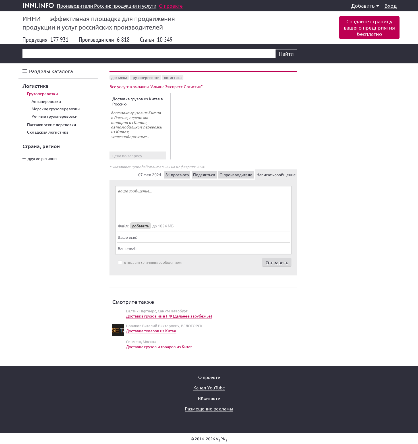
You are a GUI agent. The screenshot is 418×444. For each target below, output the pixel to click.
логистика (173, 77)
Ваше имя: (127, 237)
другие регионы (42, 158)
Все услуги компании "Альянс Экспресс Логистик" (156, 86)
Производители (104, 39)
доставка (119, 77)
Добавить (363, 6)
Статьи (156, 39)
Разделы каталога (51, 71)
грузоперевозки (145, 77)
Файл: (123, 225)
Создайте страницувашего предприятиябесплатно (369, 27)
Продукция (45, 39)
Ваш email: (127, 248)
